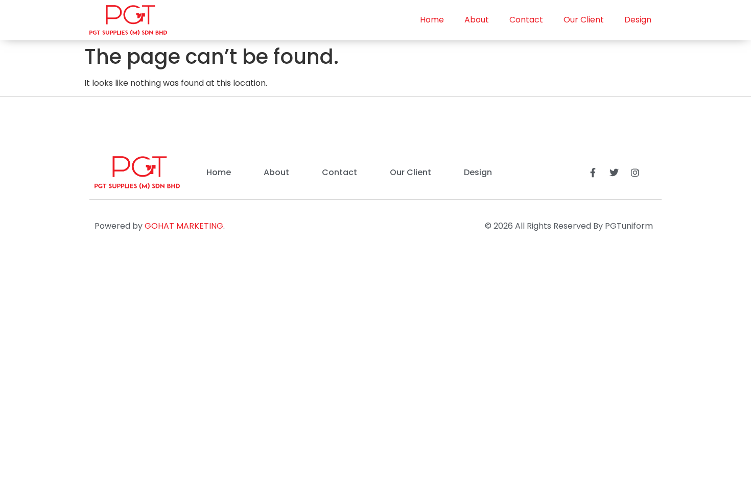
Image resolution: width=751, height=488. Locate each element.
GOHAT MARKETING (184, 226)
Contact (526, 20)
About (476, 20)
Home (432, 20)
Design (637, 20)
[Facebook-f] (593, 172)
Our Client (584, 20)
